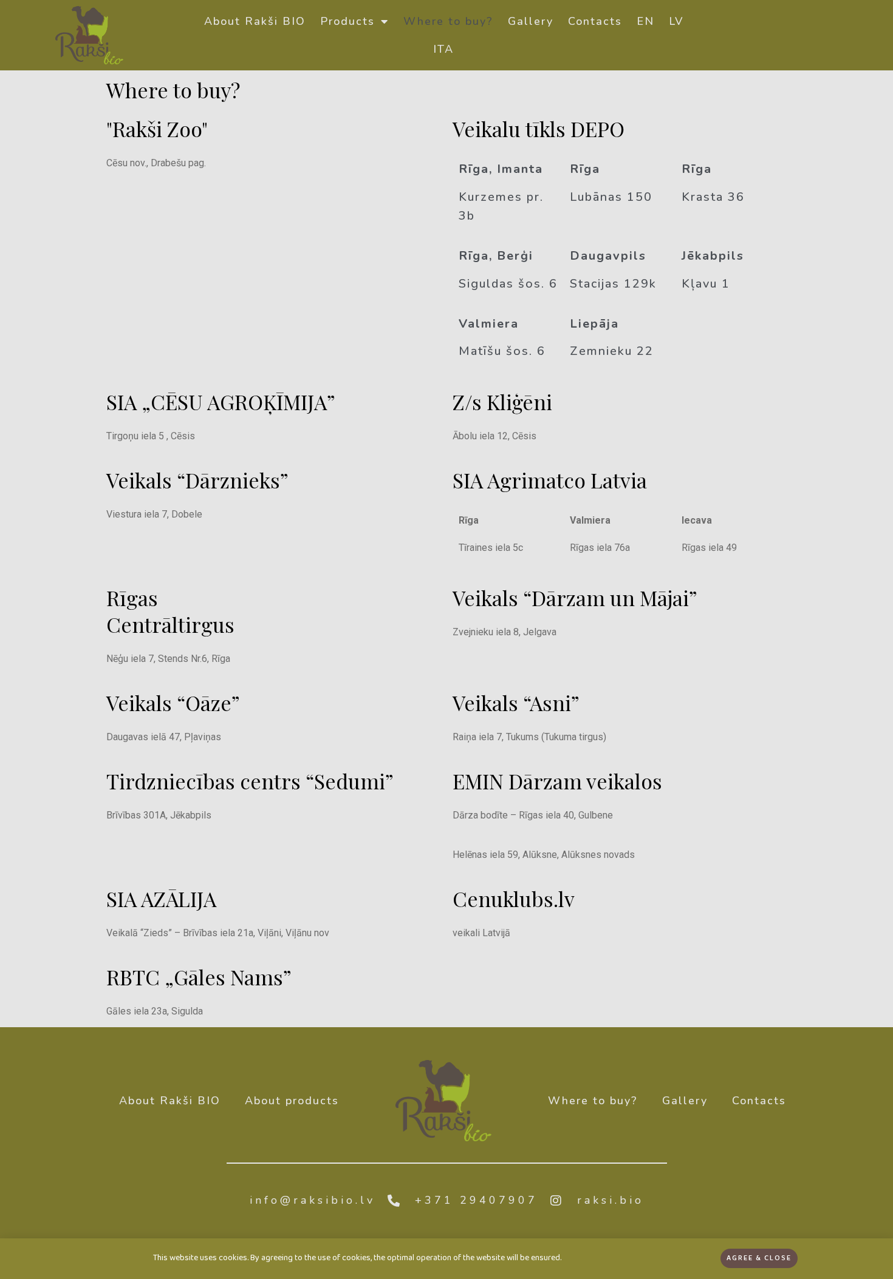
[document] (446, 639)
